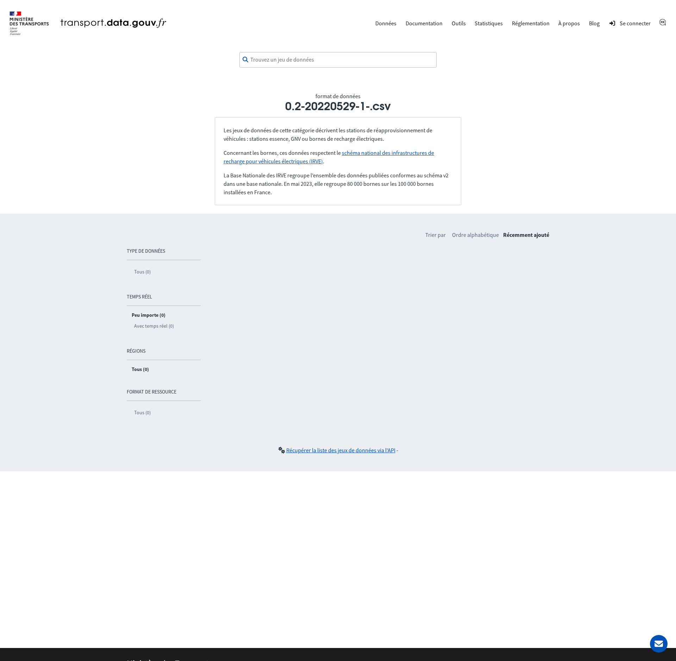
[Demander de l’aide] (659, 644)
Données (385, 23)
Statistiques (489, 23)
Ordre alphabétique (475, 234)
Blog (594, 23)
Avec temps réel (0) (154, 326)
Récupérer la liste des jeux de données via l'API (340, 450)
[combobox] (338, 60)
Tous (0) (142, 272)
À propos (569, 23)
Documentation (424, 23)
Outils (459, 23)
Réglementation (531, 23)
